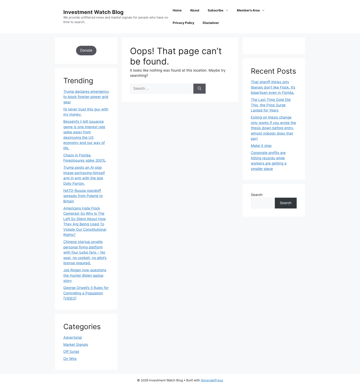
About (194, 10)
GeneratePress (212, 380)
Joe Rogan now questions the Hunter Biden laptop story (84, 275)
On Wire (70, 359)
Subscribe (215, 10)
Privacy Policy (183, 23)
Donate (86, 50)
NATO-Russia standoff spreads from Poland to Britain (83, 196)
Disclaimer (211, 23)
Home (177, 10)
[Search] (199, 89)
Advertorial (72, 337)
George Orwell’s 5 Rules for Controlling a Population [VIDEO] (86, 293)
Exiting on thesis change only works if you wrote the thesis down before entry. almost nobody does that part (273, 128)
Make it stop (261, 146)
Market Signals (75, 344)
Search (256, 195)
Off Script (71, 352)
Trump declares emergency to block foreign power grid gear (86, 96)
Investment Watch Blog (93, 12)
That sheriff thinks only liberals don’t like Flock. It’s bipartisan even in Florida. (273, 87)
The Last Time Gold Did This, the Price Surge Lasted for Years (271, 105)
